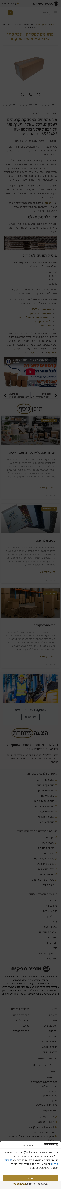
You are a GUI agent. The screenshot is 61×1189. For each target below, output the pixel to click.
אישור (30, 1178)
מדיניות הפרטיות (30, 1185)
